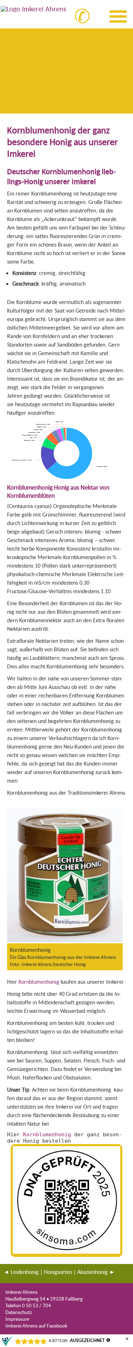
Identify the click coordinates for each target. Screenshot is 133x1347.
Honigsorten (58, 1271)
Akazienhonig (92, 1271)
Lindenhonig (25, 1271)
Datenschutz (18, 1312)
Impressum (17, 1318)
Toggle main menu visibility (119, 15)
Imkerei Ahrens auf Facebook (36, 1325)
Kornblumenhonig (38, 981)
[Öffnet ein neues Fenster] (65, 941)
